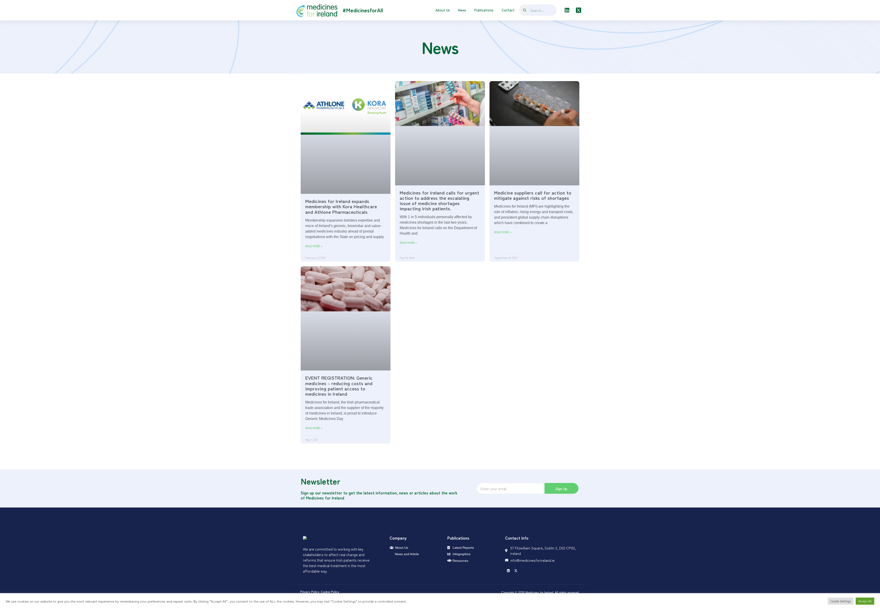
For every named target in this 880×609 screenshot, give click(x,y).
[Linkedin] (567, 10)
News (462, 10)
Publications (483, 10)
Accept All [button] (865, 601)
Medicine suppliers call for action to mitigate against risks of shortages (532, 195)
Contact (508, 10)
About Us (442, 10)
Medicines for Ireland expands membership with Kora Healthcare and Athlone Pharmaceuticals (341, 206)
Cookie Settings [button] (840, 601)
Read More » (313, 246)
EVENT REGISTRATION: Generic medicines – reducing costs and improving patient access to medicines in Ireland (339, 385)
